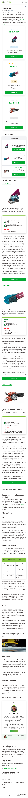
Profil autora (13, 731)
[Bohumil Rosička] (14, 708)
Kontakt (4, 787)
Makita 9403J (14, 32)
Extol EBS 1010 (14, 103)
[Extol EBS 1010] (6, 171)
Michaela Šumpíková (12, 737)
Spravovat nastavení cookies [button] (21, 795)
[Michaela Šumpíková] (5, 736)
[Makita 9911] (6, 159)
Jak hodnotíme (6, 779)
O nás (3, 776)
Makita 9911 (14, 67)
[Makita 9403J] (6, 146)
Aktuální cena (13, 56)
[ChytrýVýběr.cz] (6, 2)
